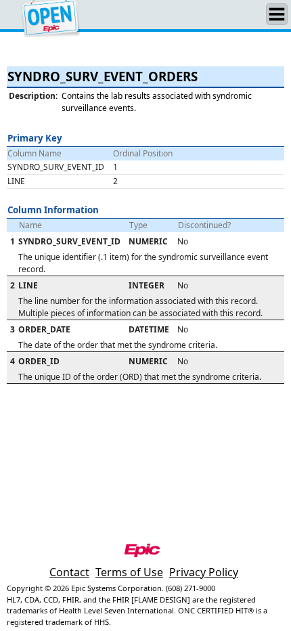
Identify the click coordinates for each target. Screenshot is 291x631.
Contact (69, 572)
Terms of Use (129, 572)
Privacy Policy (203, 572)
